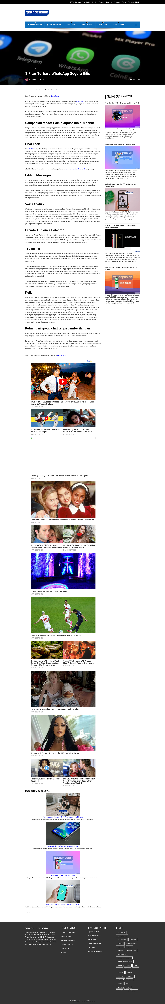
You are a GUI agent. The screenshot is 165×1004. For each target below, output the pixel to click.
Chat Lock (32, 149)
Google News (61, 355)
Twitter (120, 983)
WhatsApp (79, 101)
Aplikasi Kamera (122, 936)
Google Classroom (131, 943)
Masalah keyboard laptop (125, 961)
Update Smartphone (42, 68)
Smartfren (120, 976)
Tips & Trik (91, 947)
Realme (127, 969)
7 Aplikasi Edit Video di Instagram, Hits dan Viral (122, 103)
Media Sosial (92, 939)
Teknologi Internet (94, 943)
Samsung (120, 972)
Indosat (129, 947)
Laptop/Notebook (94, 936)
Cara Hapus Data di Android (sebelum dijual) (120, 144)
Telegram (130, 976)
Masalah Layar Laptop (124, 965)
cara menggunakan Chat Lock (75, 169)
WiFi (129, 987)
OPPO (119, 969)
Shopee (129, 972)
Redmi (135, 969)
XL (126, 991)
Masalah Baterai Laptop (124, 958)
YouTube (133, 991)
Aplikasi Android (30, 68)
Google (120, 943)
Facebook (133, 939)
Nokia (135, 965)
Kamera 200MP (122, 954)
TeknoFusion (55, 96)
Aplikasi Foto (121, 932)
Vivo (127, 983)
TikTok (130, 980)
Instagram (120, 950)
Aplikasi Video (122, 939)
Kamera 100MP (131, 950)
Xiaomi (120, 991)
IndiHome (120, 947)
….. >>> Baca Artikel (121, 178)
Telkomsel (121, 980)
